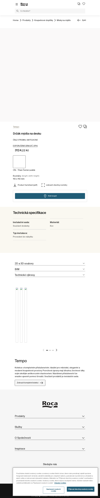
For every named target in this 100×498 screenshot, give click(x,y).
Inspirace (20, 448)
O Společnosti (23, 437)
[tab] (50, 263)
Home (16, 20)
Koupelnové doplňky (43, 20)
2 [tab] (50, 350)
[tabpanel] (17, 317)
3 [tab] (53, 350)
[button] (17, 11)
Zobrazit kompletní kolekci (27, 383)
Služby (18, 426)
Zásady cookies (60, 483)
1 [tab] (47, 350)
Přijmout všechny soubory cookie (80, 489)
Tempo (21, 361)
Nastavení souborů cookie (53, 490)
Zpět (84, 20)
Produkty (26, 20)
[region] (55, 481)
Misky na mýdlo (64, 20)
